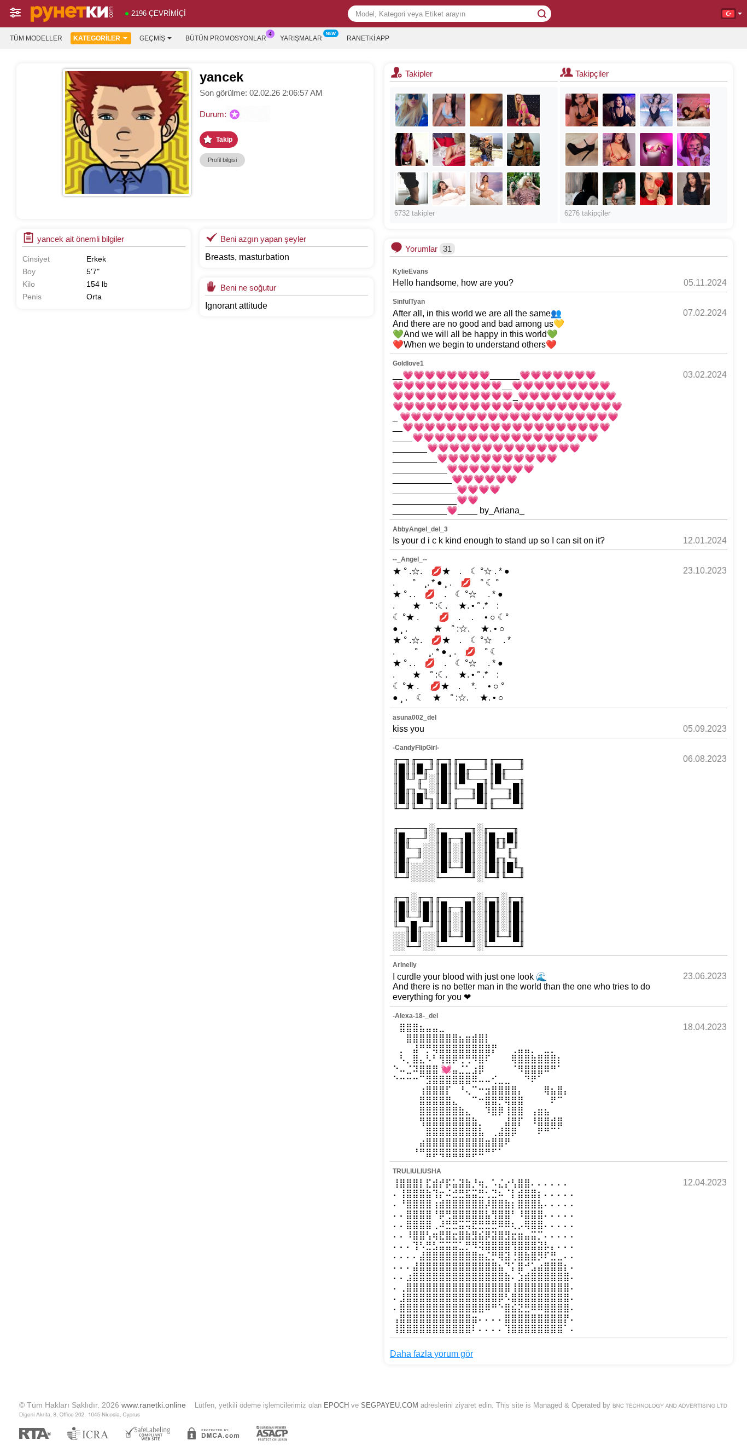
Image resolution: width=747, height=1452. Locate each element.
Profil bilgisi (222, 160)
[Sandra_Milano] (486, 149)
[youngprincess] (523, 149)
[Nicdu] (693, 188)
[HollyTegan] (486, 188)
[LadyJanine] (448, 149)
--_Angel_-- (410, 559)
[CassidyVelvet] (619, 110)
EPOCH (336, 1405)
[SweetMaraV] (486, 110)
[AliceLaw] (656, 110)
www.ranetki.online (153, 1405)
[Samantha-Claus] (619, 188)
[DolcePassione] (411, 188)
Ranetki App (368, 38)
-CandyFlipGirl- (416, 747)
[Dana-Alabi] (619, 149)
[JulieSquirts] (523, 110)
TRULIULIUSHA (417, 1171)
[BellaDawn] (693, 110)
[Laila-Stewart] (581, 110)
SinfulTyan (409, 301)
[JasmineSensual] (656, 188)
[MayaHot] (581, 149)
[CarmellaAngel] (523, 188)
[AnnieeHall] (448, 188)
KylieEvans (410, 271)
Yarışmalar (301, 38)
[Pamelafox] (411, 110)
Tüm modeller (36, 38)
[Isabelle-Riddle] (693, 149)
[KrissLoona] (448, 110)
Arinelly (405, 965)
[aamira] (581, 188)
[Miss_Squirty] (411, 149)
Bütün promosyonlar (225, 38)
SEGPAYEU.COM (389, 1405)
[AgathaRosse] (656, 149)
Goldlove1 (408, 363)
